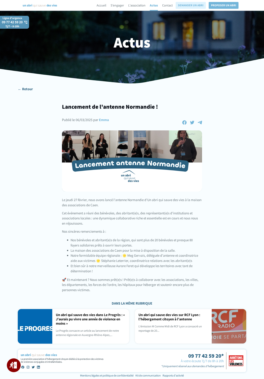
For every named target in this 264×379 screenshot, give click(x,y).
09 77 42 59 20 (12, 24)
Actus (154, 5)
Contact (167, 5)
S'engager (117, 5)
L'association (136, 5)
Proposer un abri (223, 5)
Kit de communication (148, 375)
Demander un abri (190, 5)
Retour (27, 89)
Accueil (101, 5)
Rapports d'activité (173, 375)
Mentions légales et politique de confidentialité (107, 375)
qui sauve (40, 5)
